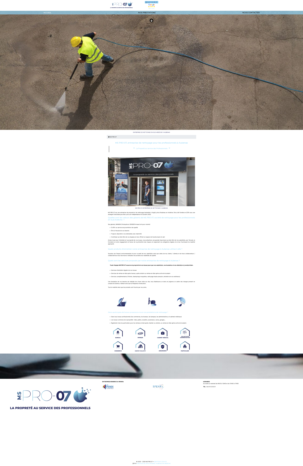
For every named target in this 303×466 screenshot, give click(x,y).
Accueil (47, 13)
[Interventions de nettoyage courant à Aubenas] (121, 302)
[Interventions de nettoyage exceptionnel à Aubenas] (151, 302)
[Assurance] (163, 346)
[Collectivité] (185, 333)
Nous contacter (251, 13)
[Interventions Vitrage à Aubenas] (181, 302)
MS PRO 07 (113, 137)
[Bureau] (118, 333)
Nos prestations (147, 13)
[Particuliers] (185, 346)
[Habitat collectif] (140, 346)
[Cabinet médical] (163, 333)
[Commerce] (118, 346)
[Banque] (140, 333)
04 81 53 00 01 (152, 2)
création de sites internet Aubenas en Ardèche (154, 463)
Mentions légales (160, 461)
